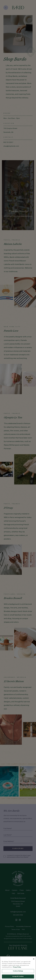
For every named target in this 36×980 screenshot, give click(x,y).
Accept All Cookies (18, 976)
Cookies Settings (18, 971)
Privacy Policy (17, 967)
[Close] (34, 959)
